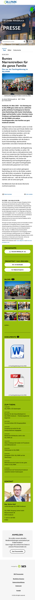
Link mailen (29, 194)
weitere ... (7, 325)
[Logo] (10, 2)
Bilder (7, 279)
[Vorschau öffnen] (17, 84)
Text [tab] (4, 50)
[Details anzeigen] (17, 352)
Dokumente (10, 337)
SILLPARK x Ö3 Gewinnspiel (12, 408)
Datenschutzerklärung (18, 582)
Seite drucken (8, 194)
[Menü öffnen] (3, 2)
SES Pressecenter (18, 574)
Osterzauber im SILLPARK (11, 450)
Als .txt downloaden (17, 264)
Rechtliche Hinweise (18, 579)
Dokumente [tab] (17, 50)
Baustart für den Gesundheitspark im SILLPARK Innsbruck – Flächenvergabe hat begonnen (16, 416)
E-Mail (6, 520)
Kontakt (18, 590)
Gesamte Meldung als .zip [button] (18, 251)
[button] (24, 42)
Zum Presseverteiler (17, 551)
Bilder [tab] (9, 50)
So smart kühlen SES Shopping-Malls (15, 423)
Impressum (18, 586)
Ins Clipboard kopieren (17, 270)
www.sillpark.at (21, 240)
